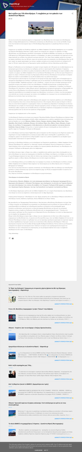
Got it (46, 450)
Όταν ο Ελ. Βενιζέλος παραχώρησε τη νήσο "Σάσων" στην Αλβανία (31, 309)
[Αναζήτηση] (76, 4)
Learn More (38, 450)
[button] (72, 13)
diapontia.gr (14, 4)
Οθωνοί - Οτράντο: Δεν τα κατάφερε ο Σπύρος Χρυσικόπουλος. (30, 328)
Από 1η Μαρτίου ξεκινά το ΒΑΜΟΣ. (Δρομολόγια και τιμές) (29, 384)
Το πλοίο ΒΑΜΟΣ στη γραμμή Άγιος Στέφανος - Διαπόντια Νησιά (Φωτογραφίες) (36, 424)
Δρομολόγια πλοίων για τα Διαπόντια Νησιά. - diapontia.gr (28, 346)
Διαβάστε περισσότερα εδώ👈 (64, 304)
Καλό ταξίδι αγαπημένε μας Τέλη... (20, 365)
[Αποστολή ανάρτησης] (13, 239)
